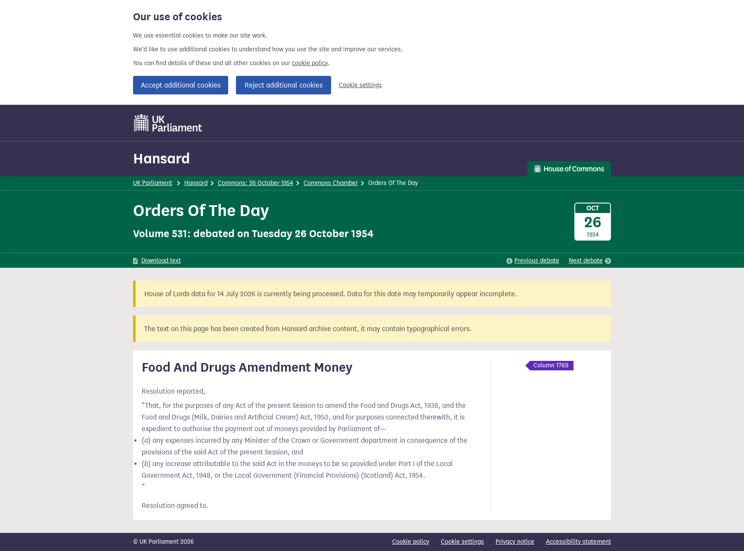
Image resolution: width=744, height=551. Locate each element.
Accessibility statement (578, 541)
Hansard (161, 158)
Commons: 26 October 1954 (255, 183)
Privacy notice (515, 541)
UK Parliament (152, 183)
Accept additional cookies (180, 85)
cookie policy (310, 63)
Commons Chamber (331, 183)
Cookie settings (360, 85)
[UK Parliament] (168, 122)
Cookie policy (410, 541)
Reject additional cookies (283, 85)
